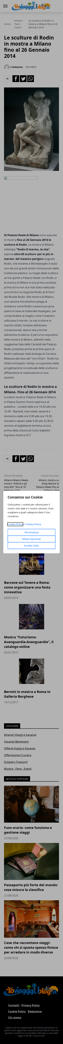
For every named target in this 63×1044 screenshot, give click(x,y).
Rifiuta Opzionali (31, 539)
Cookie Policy (15, 524)
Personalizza (32, 532)
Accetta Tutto (31, 545)
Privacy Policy (33, 524)
